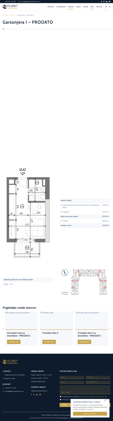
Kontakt (99, 7)
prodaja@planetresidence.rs (30, 1)
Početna (51, 7)
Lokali (78, 7)
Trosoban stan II (50, 332)
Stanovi (71, 7)
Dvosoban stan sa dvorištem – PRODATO (18, 334)
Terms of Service (75, 418)
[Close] (106, 400)
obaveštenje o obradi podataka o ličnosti (93, 396)
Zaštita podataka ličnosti (39, 391)
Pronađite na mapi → (10, 378)
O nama (85, 7)
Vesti (92, 7)
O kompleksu (61, 7)
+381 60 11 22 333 (10, 1)
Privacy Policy (63, 418)
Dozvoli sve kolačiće (90, 413)
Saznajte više (14, 342)
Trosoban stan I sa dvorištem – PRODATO (89, 334)
